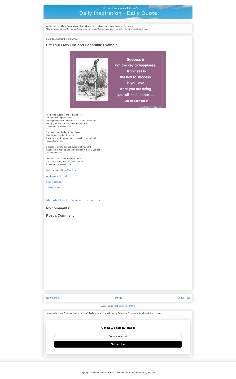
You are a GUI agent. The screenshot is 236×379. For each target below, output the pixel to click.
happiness (91, 200)
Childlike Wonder (54, 187)
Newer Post (52, 297)
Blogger (151, 372)
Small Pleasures (53, 182)
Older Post (184, 297)
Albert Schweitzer (61, 200)
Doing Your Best (68, 170)
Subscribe (118, 344)
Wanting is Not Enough (56, 176)
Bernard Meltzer (78, 200)
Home (118, 297)
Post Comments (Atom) (124, 306)
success (101, 200)
